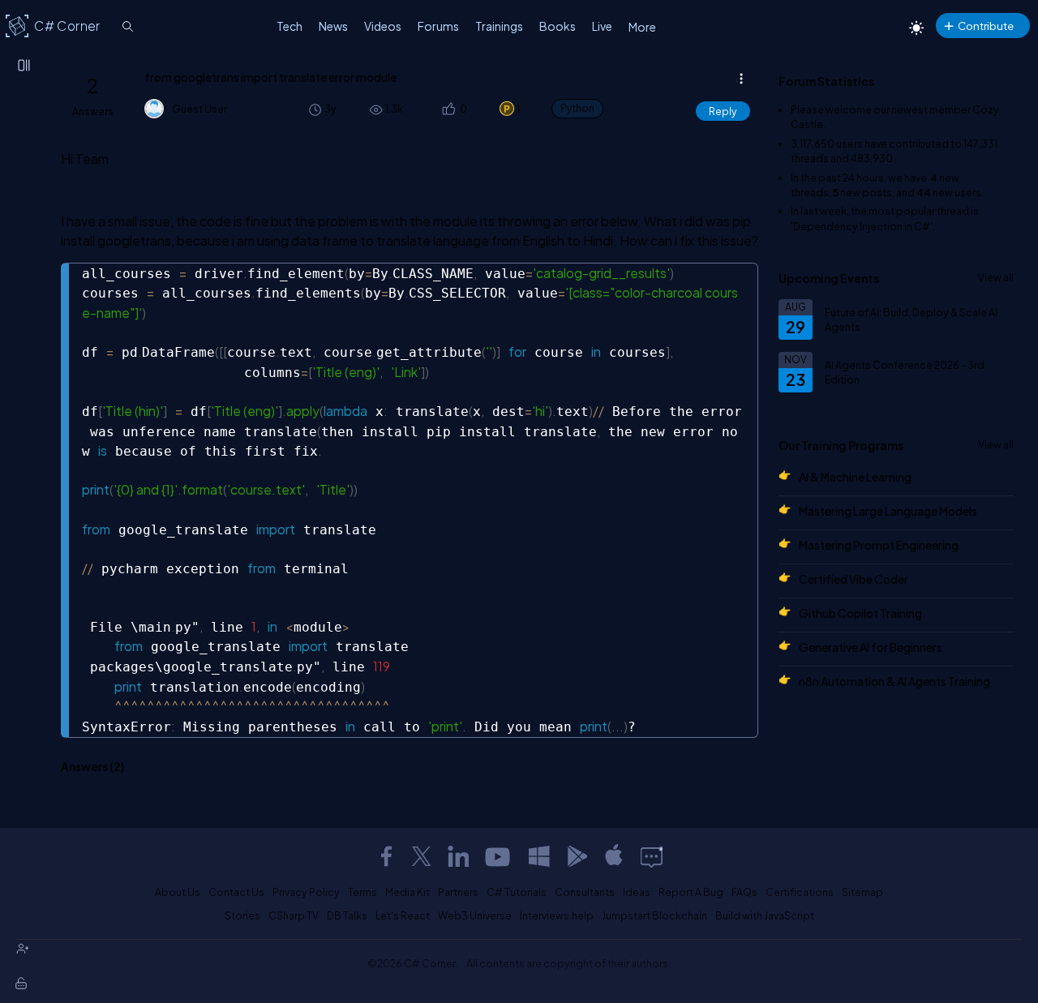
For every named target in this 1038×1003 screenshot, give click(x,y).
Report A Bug (690, 891)
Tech (289, 26)
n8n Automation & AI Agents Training (894, 681)
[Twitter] (421, 856)
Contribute (986, 25)
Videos (382, 26)
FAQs (744, 891)
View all (996, 277)
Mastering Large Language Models (888, 511)
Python (577, 108)
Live (602, 26)
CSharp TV (293, 915)
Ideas (636, 891)
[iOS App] (613, 856)
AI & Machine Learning (855, 476)
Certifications (800, 891)
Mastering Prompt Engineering (879, 545)
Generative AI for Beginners (870, 647)
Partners (458, 891)
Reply (723, 111)
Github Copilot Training (860, 613)
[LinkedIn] (458, 856)
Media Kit (407, 891)
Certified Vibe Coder (853, 579)
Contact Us (236, 891)
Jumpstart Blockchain (654, 915)
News (333, 26)
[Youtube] (499, 856)
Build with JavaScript (764, 915)
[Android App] (576, 856)
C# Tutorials (517, 891)
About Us (177, 891)
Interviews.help (557, 915)
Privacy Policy (306, 891)
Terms (362, 891)
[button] (447, 109)
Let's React (402, 915)
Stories (242, 915)
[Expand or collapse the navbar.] (25, 66)
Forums (438, 26)
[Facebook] (386, 856)
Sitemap (862, 891)
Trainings (499, 26)
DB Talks (347, 915)
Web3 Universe (475, 915)
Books (557, 26)
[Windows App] (539, 856)
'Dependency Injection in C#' (862, 226)
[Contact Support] (652, 856)
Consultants (585, 891)
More (642, 26)
